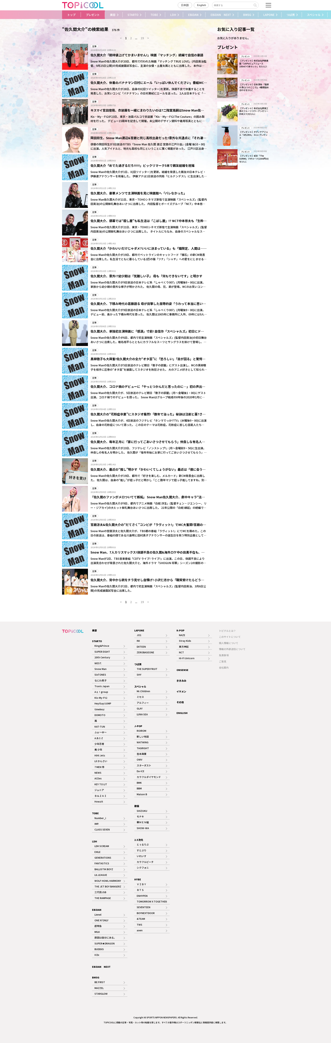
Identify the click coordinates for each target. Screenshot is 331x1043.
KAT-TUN (99, 726)
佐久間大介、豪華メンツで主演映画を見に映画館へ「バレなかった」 (139, 193)
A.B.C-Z (98, 738)
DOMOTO (99, 715)
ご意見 (222, 661)
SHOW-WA (143, 828)
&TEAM (141, 918)
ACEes (98, 778)
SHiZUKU (142, 811)
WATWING (142, 742)
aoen (140, 930)
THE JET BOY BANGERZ (107, 886)
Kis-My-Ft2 (100, 697)
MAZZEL (99, 988)
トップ (71, 15)
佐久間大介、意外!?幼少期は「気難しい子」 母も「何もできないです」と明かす (146, 276)
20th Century (102, 657)
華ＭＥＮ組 (143, 822)
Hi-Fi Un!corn (186, 658)
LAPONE (268, 15)
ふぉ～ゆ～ (100, 732)
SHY (139, 674)
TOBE (154, 15)
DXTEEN (141, 646)
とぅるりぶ (143, 844)
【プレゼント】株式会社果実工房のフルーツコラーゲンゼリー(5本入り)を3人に (253, 111)
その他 (180, 702)
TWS (139, 924)
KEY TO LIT (100, 784)
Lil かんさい (100, 761)
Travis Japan (101, 686)
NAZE (182, 635)
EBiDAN (193, 15)
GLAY (140, 708)
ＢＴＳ (140, 890)
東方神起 (184, 646)
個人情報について (228, 643)
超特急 (98, 926)
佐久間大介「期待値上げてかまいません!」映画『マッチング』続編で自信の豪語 (147, 55)
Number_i (100, 818)
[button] (59, 14)
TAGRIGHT (143, 748)
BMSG (247, 15)
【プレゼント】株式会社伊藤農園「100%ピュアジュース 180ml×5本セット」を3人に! (253, 63)
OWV (139, 759)
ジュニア (99, 790)
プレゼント (93, 15)
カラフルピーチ (145, 862)
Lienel (97, 914)
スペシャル (313, 15)
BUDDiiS (99, 949)
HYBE (137, 879)
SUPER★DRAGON (104, 943)
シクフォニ (143, 867)
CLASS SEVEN (102, 829)
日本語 (185, 5)
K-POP (180, 630)
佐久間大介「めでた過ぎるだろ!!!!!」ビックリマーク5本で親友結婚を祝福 (142, 165)
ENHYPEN (142, 895)
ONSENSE (182, 670)
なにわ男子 (100, 680)
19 (142, 38)
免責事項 (224, 655)
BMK (139, 782)
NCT (181, 652)
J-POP (138, 726)
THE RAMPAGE (102, 898)
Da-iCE (140, 771)
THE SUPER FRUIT (147, 669)
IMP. (96, 823)
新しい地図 (143, 736)
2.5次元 (138, 840)
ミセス (140, 697)
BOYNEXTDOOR (146, 913)
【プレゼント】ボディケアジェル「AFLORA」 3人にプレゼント (253, 134)
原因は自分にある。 (105, 937)
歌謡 (136, 806)
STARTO (133, 15)
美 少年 (98, 749)
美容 (113, 15)
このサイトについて (230, 636)
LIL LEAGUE (100, 875)
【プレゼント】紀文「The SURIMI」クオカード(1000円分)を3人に (254, 158)
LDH (173, 15)
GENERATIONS (102, 857)
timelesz (99, 709)
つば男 (291, 15)
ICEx (96, 955)
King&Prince (101, 645)
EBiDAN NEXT (220, 15)
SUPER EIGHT (102, 651)
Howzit (98, 801)
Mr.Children (143, 691)
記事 (94, 46)
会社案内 (224, 667)
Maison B (142, 794)
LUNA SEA (142, 714)
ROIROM (141, 730)
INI (138, 640)
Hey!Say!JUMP (102, 703)
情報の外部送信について (232, 649)
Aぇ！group (101, 692)
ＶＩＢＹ (141, 884)
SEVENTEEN (143, 907)
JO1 (139, 635)
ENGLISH (182, 713)
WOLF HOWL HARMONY (107, 880)
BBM (139, 788)
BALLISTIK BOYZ (103, 869)
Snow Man (100, 669)
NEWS (97, 772)
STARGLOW (101, 993)
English (201, 5)
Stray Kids (185, 640)
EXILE (97, 852)
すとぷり (141, 850)
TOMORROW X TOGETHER (152, 901)
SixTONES (100, 674)
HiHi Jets (99, 755)
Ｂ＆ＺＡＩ (100, 795)
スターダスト (144, 765)
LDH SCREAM (101, 846)
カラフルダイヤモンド (149, 777)
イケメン (181, 691)
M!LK (97, 932)
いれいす (141, 856)
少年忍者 (99, 744)
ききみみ (181, 680)
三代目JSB (100, 892)
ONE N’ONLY (101, 920)
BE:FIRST (99, 982)
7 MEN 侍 (99, 767)
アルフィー (143, 702)
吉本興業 (141, 754)
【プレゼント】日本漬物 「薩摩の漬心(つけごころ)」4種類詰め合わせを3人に (254, 87)
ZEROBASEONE (145, 652)
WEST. (98, 663)
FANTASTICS (101, 863)
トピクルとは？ (227, 630)
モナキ (140, 816)
